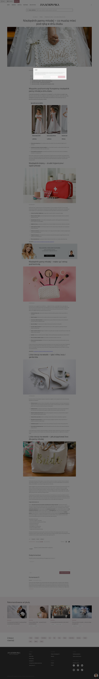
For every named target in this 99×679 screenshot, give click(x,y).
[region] (50, 74)
